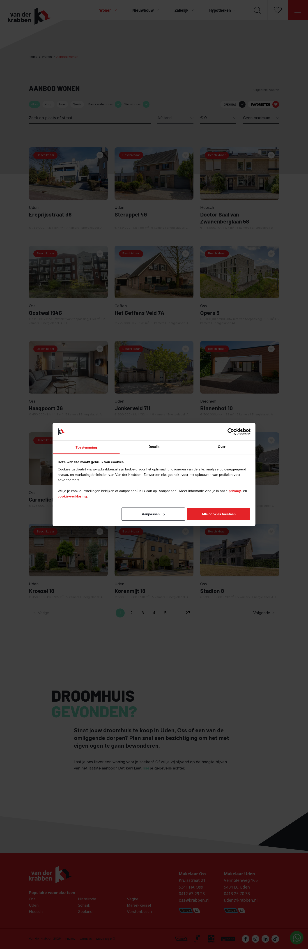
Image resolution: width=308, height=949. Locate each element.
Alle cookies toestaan (219, 514)
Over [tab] (221, 446)
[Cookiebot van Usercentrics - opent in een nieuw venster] (231, 431)
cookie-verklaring (72, 496)
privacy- (236, 491)
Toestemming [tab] (86, 447)
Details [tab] (154, 446)
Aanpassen (151, 514)
